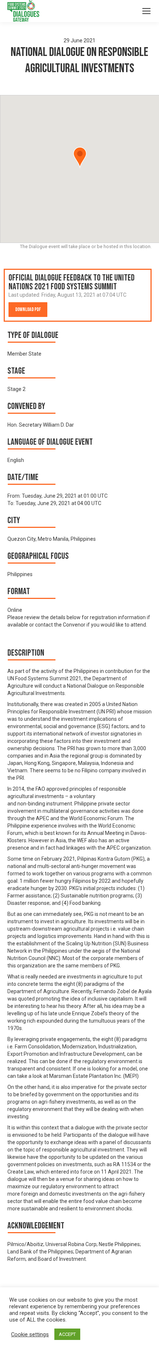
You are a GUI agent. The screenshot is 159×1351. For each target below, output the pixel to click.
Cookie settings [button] (30, 1334)
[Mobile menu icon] (146, 11)
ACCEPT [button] (67, 1334)
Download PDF (28, 309)
